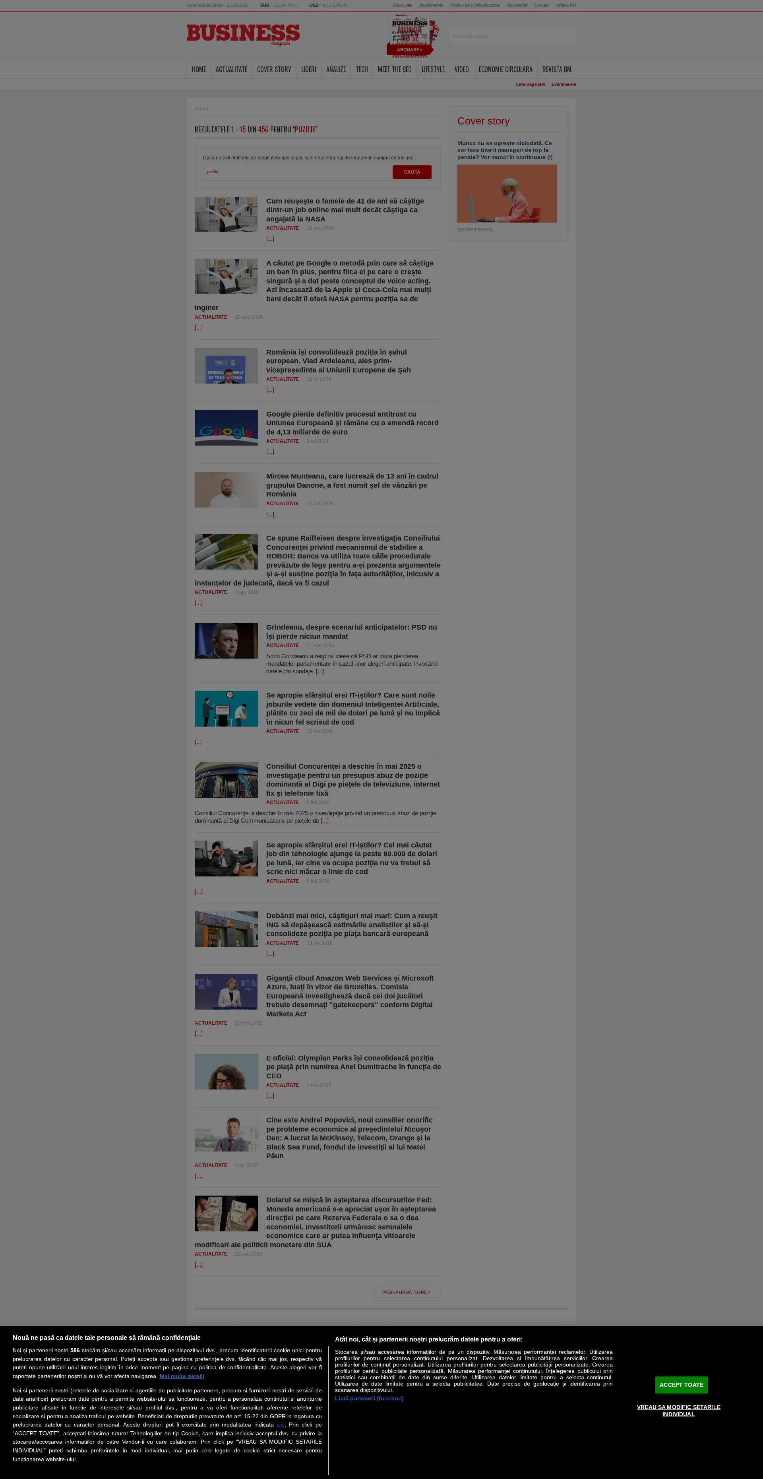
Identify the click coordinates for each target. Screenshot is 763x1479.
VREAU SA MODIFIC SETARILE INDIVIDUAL (678, 1410)
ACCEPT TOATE (681, 1384)
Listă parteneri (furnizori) (369, 1398)
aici (281, 1425)
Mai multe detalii (182, 1376)
